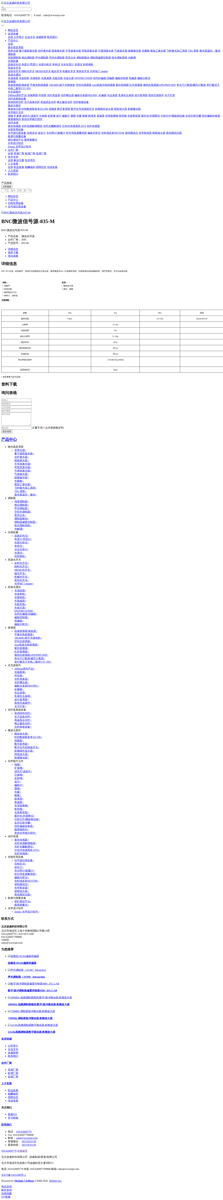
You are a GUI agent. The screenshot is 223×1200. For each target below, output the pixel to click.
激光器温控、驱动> (25, 494)
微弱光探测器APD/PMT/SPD (159, 85)
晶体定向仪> (21, 535)
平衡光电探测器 (39, 85)
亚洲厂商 (41, 153)
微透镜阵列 (14, 119)
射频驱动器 (134, 109)
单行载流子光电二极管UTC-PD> (33, 661)
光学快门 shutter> (24, 583)
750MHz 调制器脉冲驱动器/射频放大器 (30, 1018)
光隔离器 (32, 95)
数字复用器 (63, 109)
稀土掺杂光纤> (23, 723)
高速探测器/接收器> (25, 631)
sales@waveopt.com (27, 1138)
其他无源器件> (23, 703)
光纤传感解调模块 (32, 126)
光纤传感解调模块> (25, 843)
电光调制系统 (119, 57)
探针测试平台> (23, 901)
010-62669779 (24, 1131)
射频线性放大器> (24, 750)
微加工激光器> (23, 484)
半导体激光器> (23, 463)
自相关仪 (32, 133)
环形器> (19, 675)
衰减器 (100, 115)
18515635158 (29, 1141)
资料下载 (13, 252)
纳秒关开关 (28, 71)
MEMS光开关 (43, 71)
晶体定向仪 (14, 64)
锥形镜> (19, 809)
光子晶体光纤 (32, 102)
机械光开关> (21, 576)
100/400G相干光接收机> (28, 638)
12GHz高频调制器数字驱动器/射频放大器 (31, 1032)
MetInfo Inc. (55, 1180)
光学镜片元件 (16, 112)
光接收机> (20, 597)
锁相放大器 (158, 133)
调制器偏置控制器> (25, 522)
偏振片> (19, 785)
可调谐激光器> (23, 470)
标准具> (19, 798)
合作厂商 (13, 150)
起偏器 (102, 95)
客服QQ (12, 1114)
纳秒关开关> (21, 566)
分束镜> (19, 774)
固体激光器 (58, 50)
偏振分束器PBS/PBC (86, 95)
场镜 (10, 115)
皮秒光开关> (21, 563)
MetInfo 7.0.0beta (24, 1180)
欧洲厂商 (30, 153)
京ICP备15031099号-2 (13, 1175)
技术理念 (30, 160)
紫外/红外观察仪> (24, 815)
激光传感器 (14, 126)
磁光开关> (20, 573)
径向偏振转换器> (24, 826)
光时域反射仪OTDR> (26, 880)
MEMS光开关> (22, 570)
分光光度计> (21, 549)
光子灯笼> (20, 706)
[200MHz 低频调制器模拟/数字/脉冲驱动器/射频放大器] (40, 997)
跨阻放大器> (21, 754)
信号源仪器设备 (17, 133)
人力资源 (13, 170)
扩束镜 (18, 115)
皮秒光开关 (14, 71)
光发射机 (24, 78)
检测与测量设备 (17, 136)
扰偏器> (19, 620)
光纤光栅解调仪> (24, 846)
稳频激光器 (134, 50)
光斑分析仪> (21, 542)
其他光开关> (21, 580)
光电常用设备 (16, 129)
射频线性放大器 (104, 109)
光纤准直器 (53, 95)
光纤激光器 (44, 50)
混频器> (19, 740)
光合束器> (20, 692)
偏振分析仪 (143, 78)
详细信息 (13, 249)
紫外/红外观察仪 (150, 115)
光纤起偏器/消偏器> (25, 614)
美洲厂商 (19, 153)
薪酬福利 (30, 167)
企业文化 (30, 37)
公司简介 (19, 37)
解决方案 (19, 160)
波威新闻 (41, 37)
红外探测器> (21, 651)
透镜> (17, 788)
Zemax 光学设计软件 (19, 146)
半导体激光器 (73, 50)
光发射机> (20, 594)
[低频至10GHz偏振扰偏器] (23, 956)
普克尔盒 (70, 57)
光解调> (19, 528)
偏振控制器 (121, 78)
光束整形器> (21, 812)
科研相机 (88, 64)
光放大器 (68, 78)
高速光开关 (14, 67)
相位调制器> (21, 505)
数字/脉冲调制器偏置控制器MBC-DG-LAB (32, 990)
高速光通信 (14, 74)
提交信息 (7, 431)
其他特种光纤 (16, 102)
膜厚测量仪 (30, 139)
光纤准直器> (21, 679)
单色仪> (19, 546)
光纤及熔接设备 (17, 98)
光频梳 (146, 50)
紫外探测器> (21, 648)
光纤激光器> (21, 457)
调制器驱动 (82, 57)
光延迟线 (57, 78)
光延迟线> (20, 604)
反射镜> (19, 778)
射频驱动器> (21, 757)
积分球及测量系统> (25, 874)
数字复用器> (21, 744)
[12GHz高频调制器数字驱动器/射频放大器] (33, 1025)
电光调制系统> (23, 525)
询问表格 (13, 256)
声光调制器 (41, 57)
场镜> (17, 764)
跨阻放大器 (120, 109)
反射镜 (52, 115)
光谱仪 (78, 64)
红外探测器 (136, 85)
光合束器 (112, 95)
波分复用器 (141, 95)
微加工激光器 (158, 50)
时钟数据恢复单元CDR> (28, 737)
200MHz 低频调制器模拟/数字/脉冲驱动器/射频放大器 (39, 1004)
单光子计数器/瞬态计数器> (29, 658)
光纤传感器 (93, 126)
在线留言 (22, 1150)
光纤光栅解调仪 (52, 126)
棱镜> (17, 795)
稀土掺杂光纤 (64, 102)
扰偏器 (133, 78)
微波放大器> (21, 733)
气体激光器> (21, 474)
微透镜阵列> (21, 829)
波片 (58, 115)
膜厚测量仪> (21, 904)
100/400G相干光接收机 (62, 85)
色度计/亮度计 (30, 64)
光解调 (132, 57)
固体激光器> (21, 460)
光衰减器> (20, 600)
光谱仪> (19, 552)
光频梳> (19, 481)
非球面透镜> (21, 805)
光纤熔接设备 (81, 102)
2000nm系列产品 (17, 95)
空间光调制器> (23, 511)
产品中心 (13, 40)
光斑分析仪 (45, 64)
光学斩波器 (145, 133)
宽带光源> (20, 450)
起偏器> (19, 689)
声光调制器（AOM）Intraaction (26, 976)
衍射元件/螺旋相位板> (27, 819)
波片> (17, 781)
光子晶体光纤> (23, 716)
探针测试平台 (16, 139)
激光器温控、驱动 (209, 50)
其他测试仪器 (174, 133)
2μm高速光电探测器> (26, 644)
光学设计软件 (16, 143)
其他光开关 (82, 71)
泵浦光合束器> (23, 696)
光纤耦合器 (67, 95)
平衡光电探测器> (24, 634)
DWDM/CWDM (83, 78)
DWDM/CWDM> (24, 610)
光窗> (17, 791)
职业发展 (19, 167)
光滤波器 (13, 78)
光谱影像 (13, 61)
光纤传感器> (21, 853)
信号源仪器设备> (24, 860)
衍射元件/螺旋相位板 (173, 115)
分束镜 (43, 115)
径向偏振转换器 (211, 115)
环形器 (42, 95)
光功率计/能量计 (55, 133)
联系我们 (52, 37)
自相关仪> (20, 863)
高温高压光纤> (23, 720)
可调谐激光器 (106, 50)
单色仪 (56, 64)
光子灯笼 (170, 95)
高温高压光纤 (48, 102)
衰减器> (19, 802)
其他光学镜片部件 (32, 119)
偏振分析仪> (21, 624)
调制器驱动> (21, 518)
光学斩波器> (21, 887)
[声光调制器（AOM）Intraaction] (27, 970)
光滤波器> (20, 590)
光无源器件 (14, 91)
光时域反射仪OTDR (112, 133)
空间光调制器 (57, 57)
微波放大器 (14, 109)
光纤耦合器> (21, 682)
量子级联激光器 (28, 50)
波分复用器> (21, 699)
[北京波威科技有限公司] (111, 3)
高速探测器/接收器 (18, 85)
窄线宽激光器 (89, 50)
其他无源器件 (156, 95)
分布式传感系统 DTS (74, 126)
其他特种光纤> (23, 713)
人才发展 (13, 163)
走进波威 (13, 33)
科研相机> (20, 556)
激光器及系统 (16, 47)
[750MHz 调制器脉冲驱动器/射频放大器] (31, 1011)
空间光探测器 (83, 85)
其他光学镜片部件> (25, 833)
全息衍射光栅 (193, 115)
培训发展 (52, 167)
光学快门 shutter (99, 71)
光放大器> (20, 607)
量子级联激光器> (24, 453)
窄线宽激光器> (23, 467)
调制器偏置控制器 (100, 57)
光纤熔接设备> (23, 726)
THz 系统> (20, 491)
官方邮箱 (13, 1117)
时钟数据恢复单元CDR (35, 109)
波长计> (19, 867)
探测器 (12, 81)
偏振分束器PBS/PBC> (26, 685)
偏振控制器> (21, 617)
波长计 (42, 133)
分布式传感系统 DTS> (27, 850)
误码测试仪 (131, 133)
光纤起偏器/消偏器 (103, 78)
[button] (48, 428)
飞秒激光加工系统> (25, 487)
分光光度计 (67, 64)
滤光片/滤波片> (23, 771)
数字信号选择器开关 (82, 109)
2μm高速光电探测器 (103, 85)
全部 (10, 37)
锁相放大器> (21, 891)
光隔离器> (20, 672)
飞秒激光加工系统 (177, 50)
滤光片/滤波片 (30, 115)
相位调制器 (28, 57)
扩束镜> (19, 768)
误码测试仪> (21, 884)
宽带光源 (13, 50)
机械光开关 (69, 71)
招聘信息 (41, 167)
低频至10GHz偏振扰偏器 (22, 963)
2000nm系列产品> (24, 668)
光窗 (79, 115)
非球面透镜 (111, 115)
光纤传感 (13, 122)
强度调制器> (21, 501)
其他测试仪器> (23, 894)
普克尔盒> (20, 515)
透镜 (73, 115)
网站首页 (13, 30)
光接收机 (35, 78)
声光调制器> (21, 508)
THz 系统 (193, 50)
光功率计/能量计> (24, 870)
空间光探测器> (23, 641)
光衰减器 (46, 78)
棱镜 (85, 115)
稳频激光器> (21, 477)
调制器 (12, 54)
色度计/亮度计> (23, 539)
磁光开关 (56, 71)
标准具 (92, 115)
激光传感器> (21, 839)
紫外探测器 (122, 85)
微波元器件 (14, 105)
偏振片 (66, 115)
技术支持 (13, 156)
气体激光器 (120, 50)
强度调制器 (14, 57)
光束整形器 (133, 115)
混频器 (52, 109)
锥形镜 (123, 115)
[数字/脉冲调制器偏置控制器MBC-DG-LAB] (33, 983)
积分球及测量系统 (76, 133)
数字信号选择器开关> (26, 747)
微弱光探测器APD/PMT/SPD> (31, 655)
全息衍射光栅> (23, 822)
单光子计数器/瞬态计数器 (191, 85)
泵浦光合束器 (126, 95)
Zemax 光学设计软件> (26, 911)
